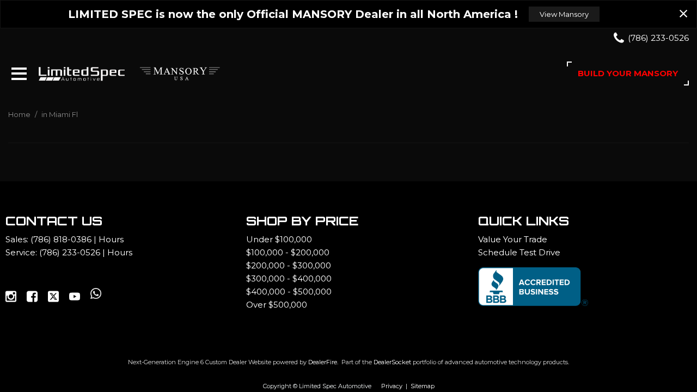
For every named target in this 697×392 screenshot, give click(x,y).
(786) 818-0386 (60, 239)
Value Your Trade (512, 239)
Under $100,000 (279, 239)
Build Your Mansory (628, 73)
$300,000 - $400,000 (289, 278)
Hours (111, 239)
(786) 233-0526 (69, 252)
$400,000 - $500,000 (289, 291)
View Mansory (564, 14)
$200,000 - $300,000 (288, 265)
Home (20, 114)
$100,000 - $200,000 (287, 252)
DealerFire (322, 362)
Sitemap (423, 386)
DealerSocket (392, 362)
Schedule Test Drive (519, 252)
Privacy (391, 386)
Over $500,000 (276, 304)
